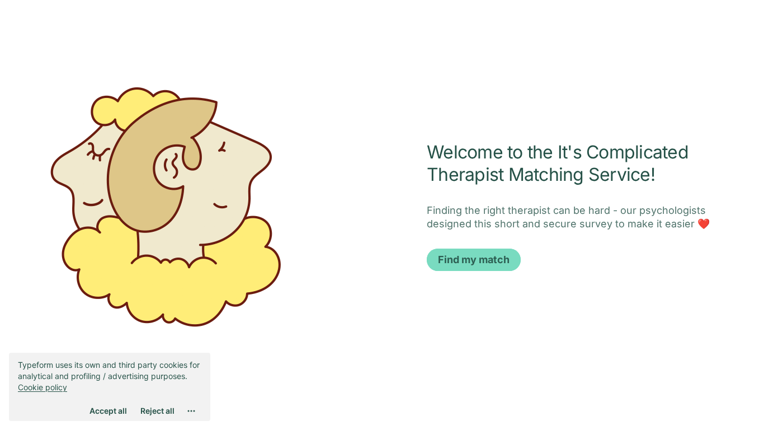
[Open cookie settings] (191, 411)
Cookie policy (42, 387)
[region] (109, 387)
